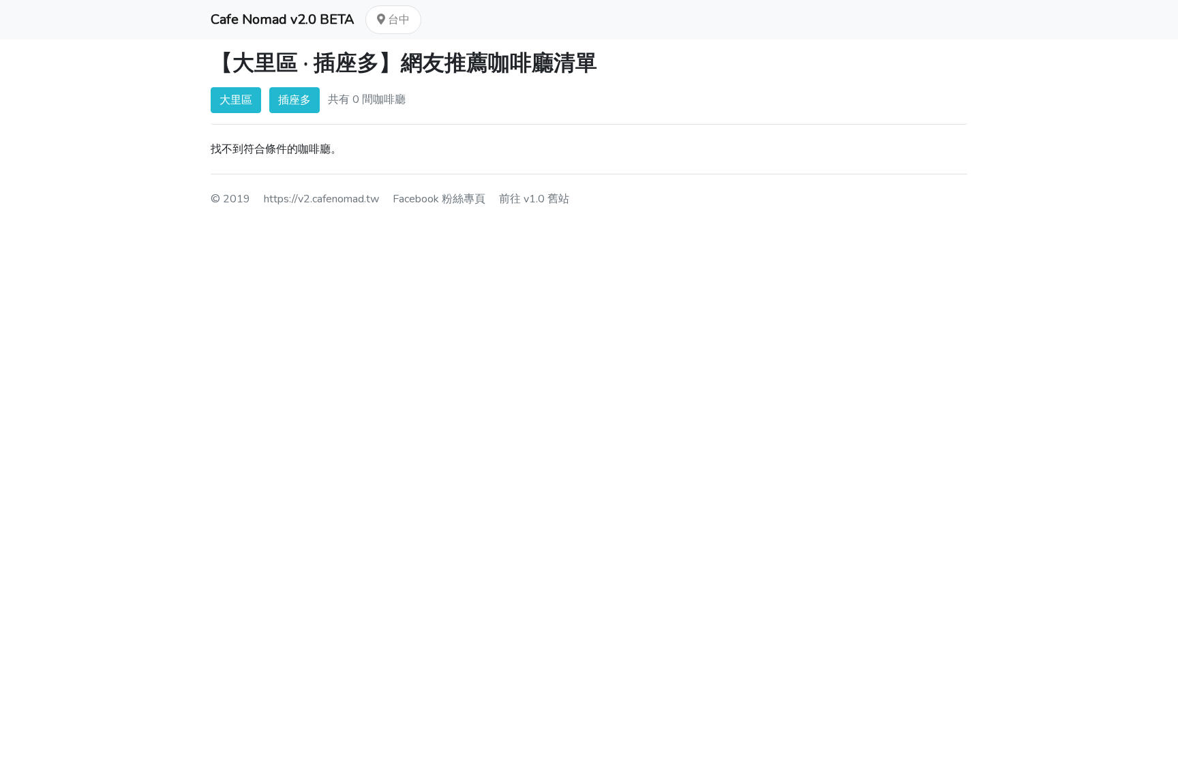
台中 (397, 19)
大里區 (236, 100)
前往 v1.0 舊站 (534, 198)
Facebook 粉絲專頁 (439, 198)
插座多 (294, 100)
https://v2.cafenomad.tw (321, 198)
